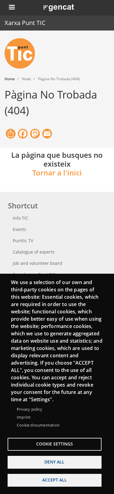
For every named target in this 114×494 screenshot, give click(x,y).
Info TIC (20, 218)
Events (19, 229)
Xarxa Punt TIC (25, 23)
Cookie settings (54, 444)
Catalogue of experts (34, 252)
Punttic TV (23, 240)
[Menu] (11, 7)
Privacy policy (29, 409)
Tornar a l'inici (57, 173)
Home (10, 78)
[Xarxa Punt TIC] (22, 53)
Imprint (24, 417)
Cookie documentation (38, 425)
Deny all (54, 462)
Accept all (54, 480)
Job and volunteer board (37, 263)
